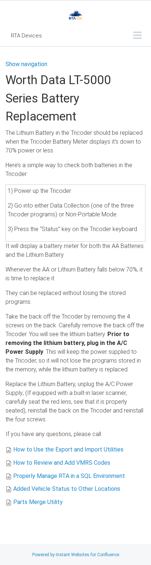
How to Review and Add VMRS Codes (61, 462)
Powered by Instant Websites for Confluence (75, 554)
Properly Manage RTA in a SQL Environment (69, 475)
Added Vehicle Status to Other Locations (66, 488)
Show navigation (26, 64)
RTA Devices (26, 35)
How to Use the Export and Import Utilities (68, 449)
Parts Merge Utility (38, 502)
